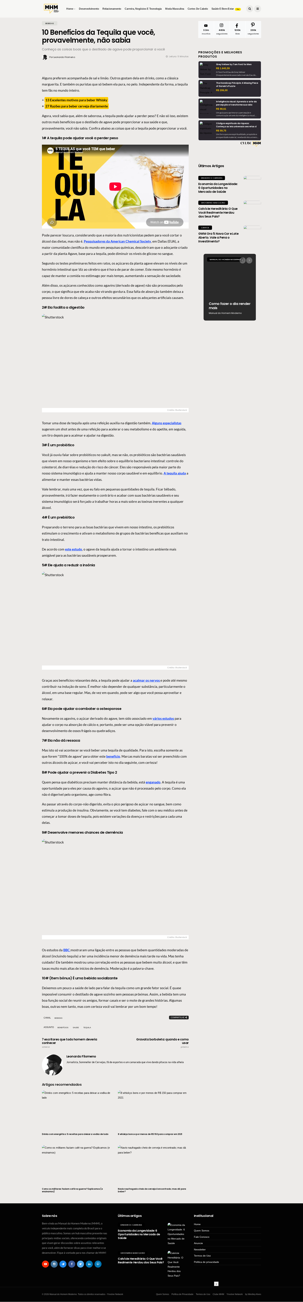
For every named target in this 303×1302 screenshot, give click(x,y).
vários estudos (163, 718)
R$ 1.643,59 (223, 68)
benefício (113, 756)
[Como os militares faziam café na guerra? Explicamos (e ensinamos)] (77, 1164)
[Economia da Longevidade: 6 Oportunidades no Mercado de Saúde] (252, 184)
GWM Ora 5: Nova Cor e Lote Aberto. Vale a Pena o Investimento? (218, 237)
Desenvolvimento (89, 8)
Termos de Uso (202, 1255)
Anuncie (198, 1243)
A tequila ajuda (175, 473)
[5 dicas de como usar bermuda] (230, 287)
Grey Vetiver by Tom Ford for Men (233, 64)
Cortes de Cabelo (198, 8)
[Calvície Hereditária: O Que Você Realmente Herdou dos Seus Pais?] (252, 209)
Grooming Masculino (213, 202)
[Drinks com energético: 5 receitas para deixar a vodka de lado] (77, 1109)
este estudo (73, 549)
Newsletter (200, 1249)
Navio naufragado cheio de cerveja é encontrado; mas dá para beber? (152, 1190)
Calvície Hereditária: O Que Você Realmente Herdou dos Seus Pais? (218, 213)
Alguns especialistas (166, 423)
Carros (205, 227)
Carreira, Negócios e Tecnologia (143, 8)
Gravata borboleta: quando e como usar (162, 1043)
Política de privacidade (206, 1262)
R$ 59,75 (221, 130)
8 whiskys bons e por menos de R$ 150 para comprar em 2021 (150, 1134)
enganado (153, 782)
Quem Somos (201, 1230)
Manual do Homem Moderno (225, 259)
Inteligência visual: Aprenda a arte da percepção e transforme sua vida (236, 103)
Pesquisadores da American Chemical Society (117, 241)
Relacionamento (111, 8)
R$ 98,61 (221, 108)
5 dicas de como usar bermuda (227, 305)
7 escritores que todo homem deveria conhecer (69, 1043)
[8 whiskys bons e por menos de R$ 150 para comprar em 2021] (153, 1109)
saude (76, 1028)
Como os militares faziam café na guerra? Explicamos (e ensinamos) (72, 1190)
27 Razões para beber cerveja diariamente (76, 106)
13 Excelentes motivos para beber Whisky (76, 100)
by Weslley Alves (253, 1294)
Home (69, 8)
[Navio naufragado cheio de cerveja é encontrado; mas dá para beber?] (153, 1164)
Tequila (87, 1028)
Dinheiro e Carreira (211, 178)
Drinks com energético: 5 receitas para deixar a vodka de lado (75, 1134)
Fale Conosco (201, 1236)
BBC (66, 950)
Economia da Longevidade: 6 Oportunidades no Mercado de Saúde (218, 188)
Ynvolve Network (235, 1294)
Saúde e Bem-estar (225, 8)
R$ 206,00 (222, 90)
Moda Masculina (174, 8)
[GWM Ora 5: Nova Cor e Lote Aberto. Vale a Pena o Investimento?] (252, 234)
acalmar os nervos (146, 680)
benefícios (63, 1028)
